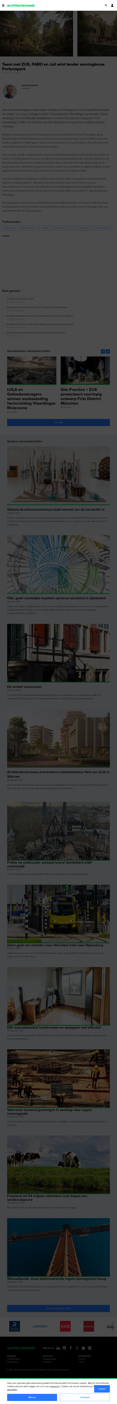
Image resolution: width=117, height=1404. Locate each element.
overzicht (54, 1386)
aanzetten (12, 1389)
